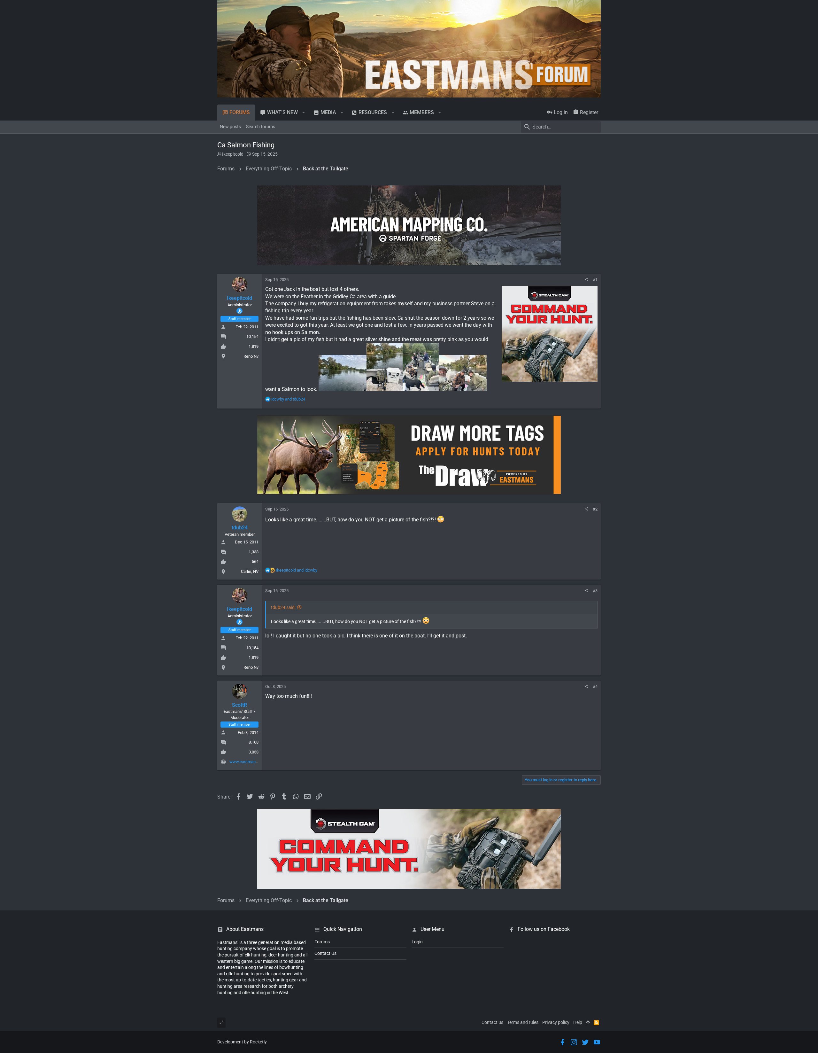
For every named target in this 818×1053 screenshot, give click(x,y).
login (417, 941)
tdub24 (240, 528)
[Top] (588, 1023)
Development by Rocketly (242, 1041)
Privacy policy (555, 1022)
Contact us (492, 1022)
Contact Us (325, 953)
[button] (303, 112)
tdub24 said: (283, 607)
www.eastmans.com (248, 761)
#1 (595, 279)
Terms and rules (522, 1022)
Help (577, 1022)
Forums (322, 941)
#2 (595, 509)
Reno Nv (251, 356)
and (288, 399)
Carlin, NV (250, 571)
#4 (595, 686)
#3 (595, 590)
